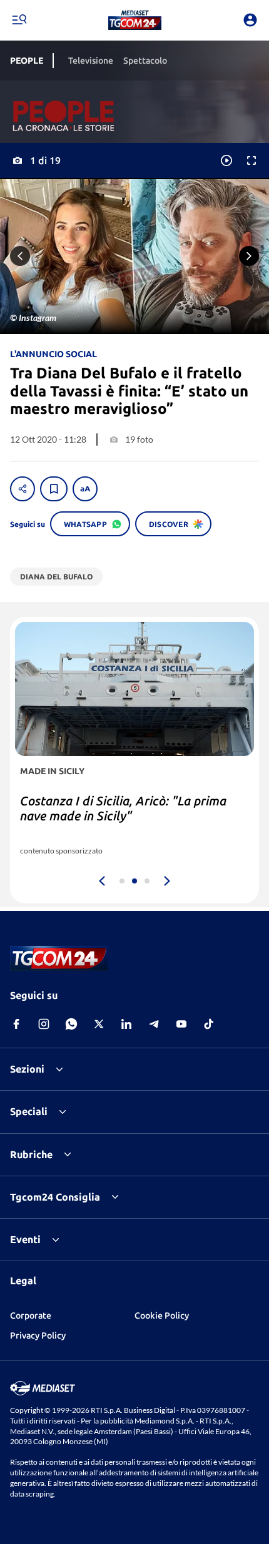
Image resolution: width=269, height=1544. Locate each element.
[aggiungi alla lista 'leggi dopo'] (54, 488)
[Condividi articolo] (22, 488)
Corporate (30, 1315)
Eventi (25, 1239)
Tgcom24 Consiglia (55, 1196)
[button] (134, 20)
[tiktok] (209, 1024)
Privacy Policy (38, 1335)
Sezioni (27, 1068)
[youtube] (181, 1024)
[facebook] (16, 1024)
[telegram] (154, 1024)
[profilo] (250, 20)
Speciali (29, 1111)
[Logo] (134, 20)
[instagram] (44, 1024)
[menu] (19, 20)
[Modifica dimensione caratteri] (85, 488)
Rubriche (31, 1154)
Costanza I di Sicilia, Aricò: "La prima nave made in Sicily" (123, 808)
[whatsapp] (71, 1024)
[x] (99, 1024)
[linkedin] (126, 1024)
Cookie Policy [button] (161, 1315)
